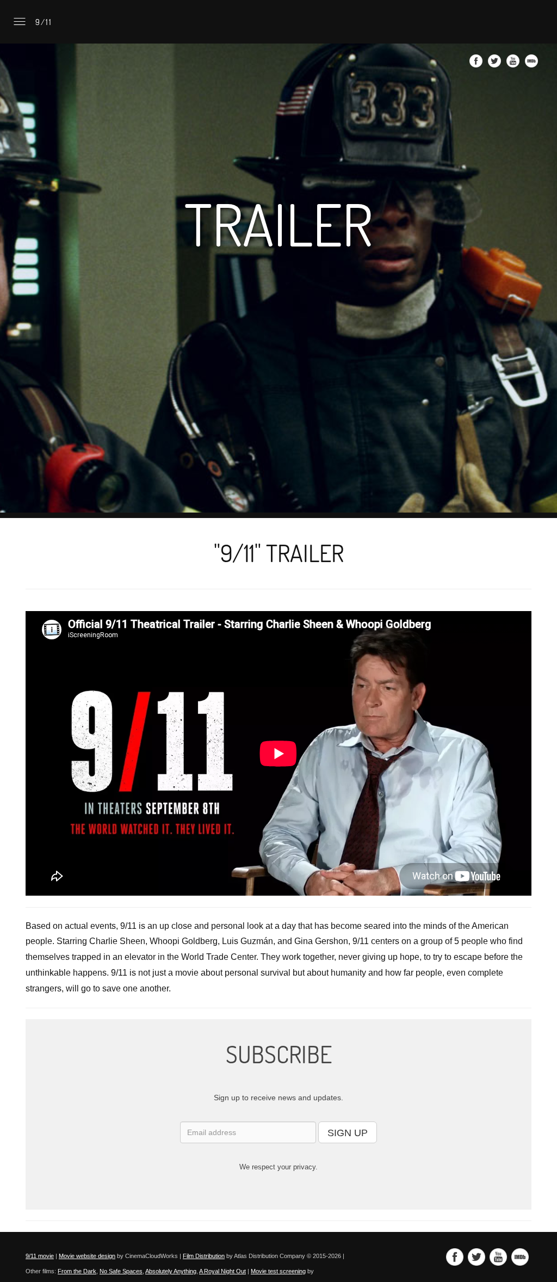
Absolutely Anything (170, 1271)
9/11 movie (40, 1256)
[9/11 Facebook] (477, 64)
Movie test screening (278, 1271)
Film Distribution (204, 1256)
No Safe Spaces (121, 1271)
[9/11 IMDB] (533, 64)
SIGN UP (347, 1132)
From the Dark (77, 1271)
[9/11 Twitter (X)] (496, 64)
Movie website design (87, 1256)
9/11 (42, 21)
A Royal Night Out (222, 1271)
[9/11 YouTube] (514, 64)
